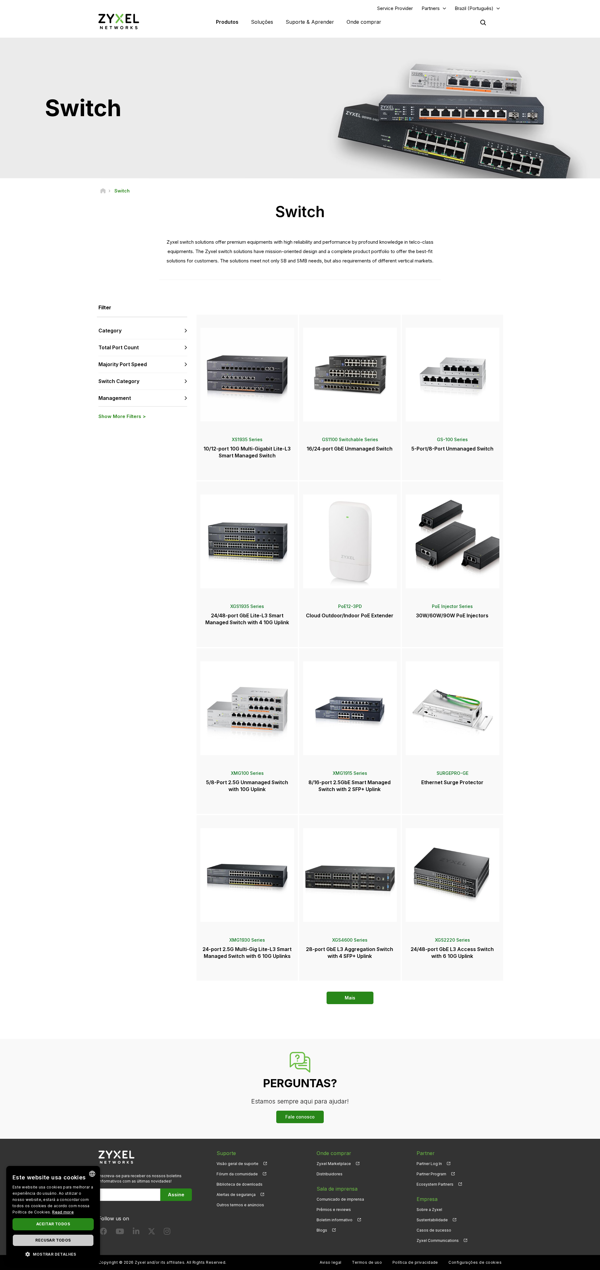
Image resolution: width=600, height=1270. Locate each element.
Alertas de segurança (236, 1194)
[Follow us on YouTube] (120, 1232)
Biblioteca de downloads (239, 1184)
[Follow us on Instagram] (167, 1232)
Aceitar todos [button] (53, 1224)
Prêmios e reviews (334, 1209)
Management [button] (114, 398)
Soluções (262, 22)
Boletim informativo (334, 1220)
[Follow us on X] (151, 1232)
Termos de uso (367, 1262)
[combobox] (92, 1174)
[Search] (483, 22)
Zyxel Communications (438, 1240)
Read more (63, 1212)
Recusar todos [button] (53, 1240)
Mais (350, 997)
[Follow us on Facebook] (103, 1232)
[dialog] (53, 1215)
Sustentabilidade (432, 1220)
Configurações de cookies (475, 1262)
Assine (176, 1195)
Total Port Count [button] (118, 347)
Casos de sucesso (434, 1230)
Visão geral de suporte (237, 1163)
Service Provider (395, 8)
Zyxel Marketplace (334, 1163)
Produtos (227, 22)
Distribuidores (329, 1174)
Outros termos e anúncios (240, 1205)
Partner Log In (429, 1163)
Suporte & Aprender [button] (310, 22)
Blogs (322, 1230)
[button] (53, 1254)
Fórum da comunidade (237, 1174)
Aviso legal (330, 1262)
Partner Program (431, 1174)
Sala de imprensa (337, 1189)
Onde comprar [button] (364, 22)
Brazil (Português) (474, 8)
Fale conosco (300, 1116)
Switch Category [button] (118, 381)
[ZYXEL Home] (118, 21)
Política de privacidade (415, 1262)
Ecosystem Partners (435, 1184)
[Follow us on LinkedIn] (136, 1232)
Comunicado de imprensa (340, 1199)
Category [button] (110, 330)
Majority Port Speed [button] (122, 364)
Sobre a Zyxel (429, 1209)
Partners (431, 8)
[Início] (103, 190)
